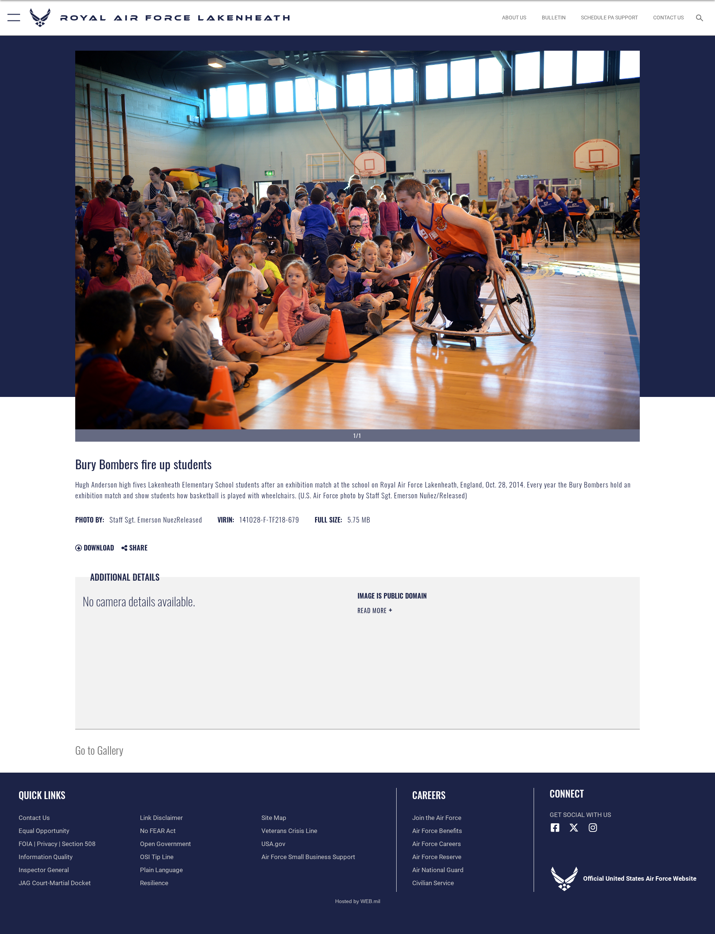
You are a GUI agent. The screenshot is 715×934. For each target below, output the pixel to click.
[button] (12, 17)
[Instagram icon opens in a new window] (592, 827)
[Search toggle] (700, 17)
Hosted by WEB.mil (357, 901)
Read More (373, 610)
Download (98, 547)
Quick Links (42, 795)
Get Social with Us (580, 814)
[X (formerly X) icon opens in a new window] (573, 827)
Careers (428, 795)
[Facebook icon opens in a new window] (555, 827)
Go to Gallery (99, 750)
